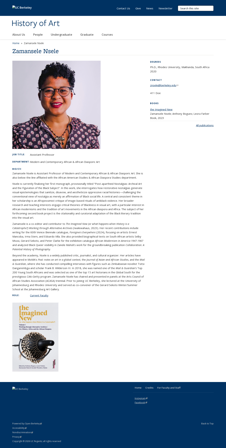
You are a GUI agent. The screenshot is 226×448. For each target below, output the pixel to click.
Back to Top (207, 423)
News (149, 8)
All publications (205, 125)
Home (15, 43)
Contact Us (123, 8)
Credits (149, 387)
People (38, 35)
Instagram (141, 398)
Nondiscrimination (22, 432)
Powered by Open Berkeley (27, 423)
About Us (19, 35)
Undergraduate (62, 35)
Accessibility (19, 427)
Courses (107, 35)
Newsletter (166, 8)
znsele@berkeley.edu (164, 85)
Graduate (87, 35)
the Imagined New (161, 109)
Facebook (141, 402)
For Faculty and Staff (168, 387)
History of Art (35, 23)
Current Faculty (39, 295)
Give (138, 8)
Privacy (17, 436)
